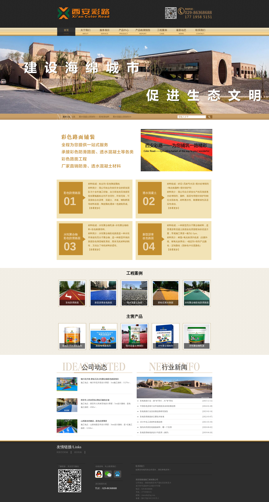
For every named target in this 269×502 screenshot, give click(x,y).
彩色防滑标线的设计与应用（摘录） (176, 432)
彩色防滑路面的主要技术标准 (176, 417)
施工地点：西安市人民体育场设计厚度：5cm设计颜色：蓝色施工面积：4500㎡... (106, 403)
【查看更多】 (94, 208)
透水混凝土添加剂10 (110, 117)
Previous (5, 74)
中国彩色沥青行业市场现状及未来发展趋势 (176, 406)
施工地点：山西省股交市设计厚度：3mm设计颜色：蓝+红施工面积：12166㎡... (106, 424)
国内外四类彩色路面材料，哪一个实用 (176, 427)
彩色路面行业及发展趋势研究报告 (176, 411)
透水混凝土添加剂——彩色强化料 (83, 117)
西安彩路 (78, 452)
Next (263, 74)
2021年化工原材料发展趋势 (176, 422)
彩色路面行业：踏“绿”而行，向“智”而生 (176, 401)
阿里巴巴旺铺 (62, 452)
